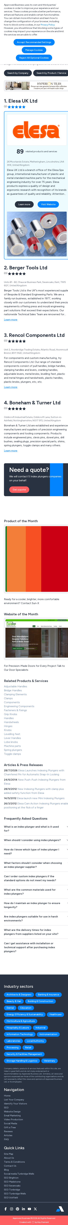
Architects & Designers (19, 994)
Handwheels (11, 722)
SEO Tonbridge (12, 1189)
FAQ (6, 1139)
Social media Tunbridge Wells (19, 1173)
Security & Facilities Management (24, 1054)
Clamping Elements (15, 694)
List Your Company (14, 1099)
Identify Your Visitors (15, 1103)
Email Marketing (12, 1115)
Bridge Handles (13, 690)
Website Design (12, 1111)
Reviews (8, 1131)
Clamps (8, 698)
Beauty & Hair (14, 1001)
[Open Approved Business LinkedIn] (23, 1209)
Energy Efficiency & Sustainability (25, 1014)
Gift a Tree (10, 1127)
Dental (10, 1007)
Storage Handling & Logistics (22, 1060)
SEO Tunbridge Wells (15, 1193)
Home (7, 1095)
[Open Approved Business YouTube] (29, 1209)
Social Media (10, 1123)
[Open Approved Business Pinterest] (17, 1209)
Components (12, 702)
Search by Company (17, 73)
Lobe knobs (11, 742)
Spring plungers (13, 749)
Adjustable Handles (15, 686)
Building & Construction (40, 1001)
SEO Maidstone (12, 1181)
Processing (12, 1047)
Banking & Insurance (48, 994)
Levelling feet (12, 734)
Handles (9, 718)
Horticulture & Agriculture (21, 1021)
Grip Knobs (10, 714)
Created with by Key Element (34, 1222)
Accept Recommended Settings (34, 42)
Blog (6, 1169)
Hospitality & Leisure (18, 1027)
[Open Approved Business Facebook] (5, 1209)
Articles (8, 1135)
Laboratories (13, 1041)
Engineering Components (19, 706)
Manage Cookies (34, 50)
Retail (28, 1047)
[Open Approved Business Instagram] (11, 1209)
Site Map (8, 1154)
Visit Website (48, 204)
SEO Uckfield (11, 1197)
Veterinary (49, 1060)
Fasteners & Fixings (15, 710)
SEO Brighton (11, 1177)
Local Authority (35, 1041)
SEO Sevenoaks (12, 1185)
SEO (6, 1107)
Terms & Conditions (14, 1161)
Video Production (13, 1119)
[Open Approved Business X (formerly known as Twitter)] (35, 1209)
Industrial (40, 1027)
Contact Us (10, 1165)
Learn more (24, 204)
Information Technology (20, 1034)
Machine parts (12, 746)
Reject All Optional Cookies (34, 57)
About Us (9, 1158)
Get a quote (19, 489)
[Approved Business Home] (60, 1209)
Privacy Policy (48, 24)
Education (25, 1007)
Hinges (8, 726)
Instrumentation (48, 1034)
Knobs (8, 730)
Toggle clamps (12, 753)
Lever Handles (12, 738)
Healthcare (55, 1014)
